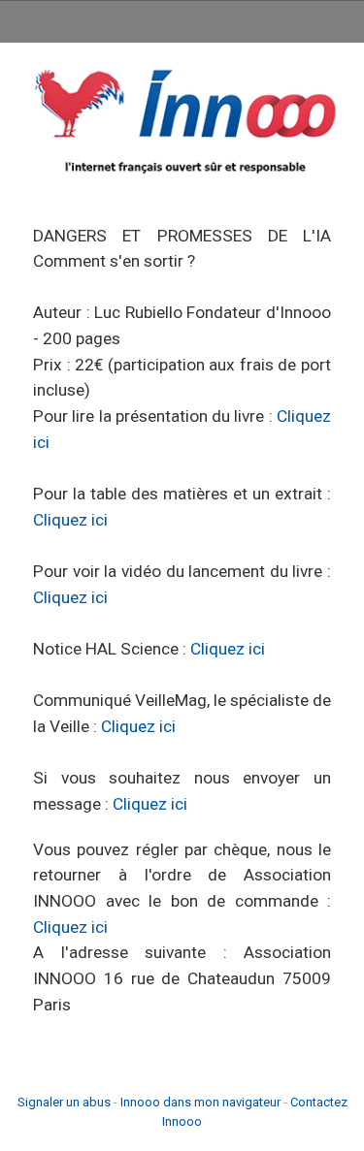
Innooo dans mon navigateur (200, 1102)
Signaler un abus (64, 1102)
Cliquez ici (70, 519)
